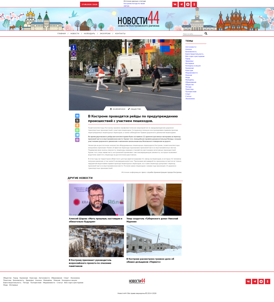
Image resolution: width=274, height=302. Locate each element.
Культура (189, 70)
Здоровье (189, 61)
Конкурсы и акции (193, 66)
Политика (189, 89)
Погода (188, 87)
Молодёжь (189, 80)
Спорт (187, 94)
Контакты (120, 33)
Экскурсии (105, 33)
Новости (74, 33)
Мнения (188, 75)
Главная (61, 33)
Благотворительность (194, 54)
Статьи (188, 96)
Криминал (189, 68)
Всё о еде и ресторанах (195, 56)
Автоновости (190, 47)
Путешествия (190, 91)
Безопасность (191, 51)
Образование (190, 82)
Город (187, 59)
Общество (136, 109)
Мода (187, 77)
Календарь (89, 33)
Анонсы (188, 49)
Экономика (190, 98)
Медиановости (191, 73)
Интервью (189, 63)
